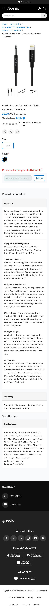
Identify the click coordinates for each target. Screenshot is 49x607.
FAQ (39, 597)
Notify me (39, 178)
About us (26, 604)
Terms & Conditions (16, 597)
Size (4, 139)
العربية (36, 604)
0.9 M (8, 145)
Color (5, 154)
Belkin (19, 118)
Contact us (14, 604)
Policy (30, 597)
